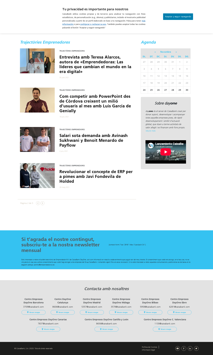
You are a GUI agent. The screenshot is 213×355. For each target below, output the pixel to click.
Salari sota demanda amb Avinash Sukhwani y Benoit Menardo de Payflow (93, 140)
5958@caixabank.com (150, 307)
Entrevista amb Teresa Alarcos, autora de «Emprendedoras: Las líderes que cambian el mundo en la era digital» (95, 64)
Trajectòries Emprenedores (72, 51)
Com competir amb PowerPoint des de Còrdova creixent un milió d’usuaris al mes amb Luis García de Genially (95, 103)
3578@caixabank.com (121, 307)
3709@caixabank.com (33, 307)
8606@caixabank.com (62, 307)
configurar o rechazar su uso (93, 24)
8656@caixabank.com (106, 323)
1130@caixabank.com (165, 323)
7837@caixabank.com (48, 323)
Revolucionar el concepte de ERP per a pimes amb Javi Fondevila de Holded (96, 176)
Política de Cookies (149, 347)
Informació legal (148, 350)
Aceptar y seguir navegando (178, 16)
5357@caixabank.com (92, 307)
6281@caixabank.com (179, 307)
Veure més (150, 130)
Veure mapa (34, 312)
